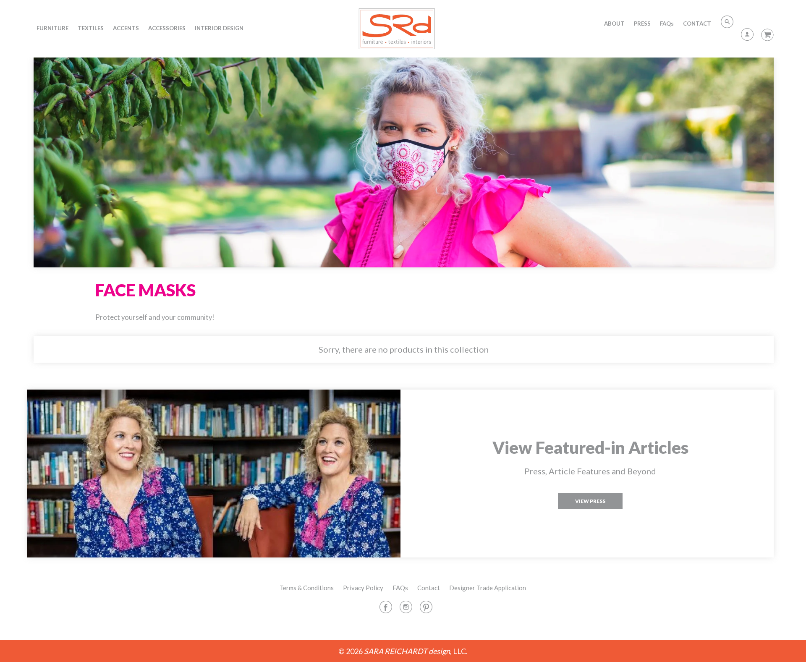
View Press (590, 501)
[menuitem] (52, 28)
